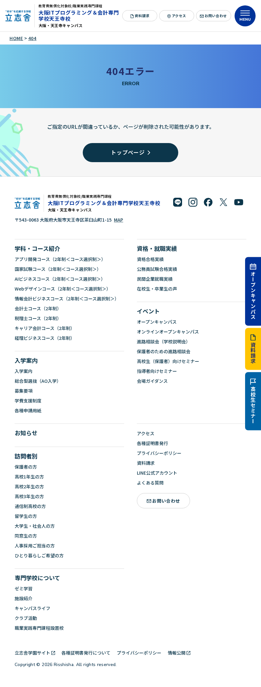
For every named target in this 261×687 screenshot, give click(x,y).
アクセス (179, 15)
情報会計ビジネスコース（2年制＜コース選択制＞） (67, 298)
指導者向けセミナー (157, 371)
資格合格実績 (150, 259)
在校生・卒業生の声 (157, 288)
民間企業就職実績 (155, 279)
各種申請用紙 (28, 410)
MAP (118, 219)
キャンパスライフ (32, 608)
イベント (148, 311)
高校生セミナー (253, 405)
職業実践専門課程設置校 (39, 628)
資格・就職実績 (157, 248)
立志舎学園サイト (32, 652)
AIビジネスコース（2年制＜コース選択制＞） (60, 279)
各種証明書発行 (152, 443)
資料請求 (253, 352)
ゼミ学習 (23, 588)
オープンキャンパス (253, 295)
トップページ (128, 152)
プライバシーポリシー (159, 453)
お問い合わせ (216, 15)
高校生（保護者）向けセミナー (168, 361)
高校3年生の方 (29, 496)
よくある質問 (150, 482)
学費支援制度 (28, 400)
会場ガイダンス (152, 381)
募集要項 (23, 391)
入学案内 (26, 360)
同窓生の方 (26, 535)
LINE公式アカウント (157, 473)
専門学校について (37, 578)
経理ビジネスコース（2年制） (45, 338)
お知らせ (26, 433)
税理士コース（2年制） (38, 318)
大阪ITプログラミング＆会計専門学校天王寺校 (79, 15)
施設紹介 (23, 598)
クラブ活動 (26, 618)
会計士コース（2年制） (38, 308)
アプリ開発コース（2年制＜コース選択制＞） (60, 259)
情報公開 (177, 652)
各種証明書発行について (85, 652)
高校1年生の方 (29, 476)
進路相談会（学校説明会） (163, 341)
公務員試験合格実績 (157, 269)
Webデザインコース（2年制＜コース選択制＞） (63, 288)
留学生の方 (26, 516)
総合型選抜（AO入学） (38, 381)
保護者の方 (26, 467)
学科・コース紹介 (37, 248)
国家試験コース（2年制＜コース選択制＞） (58, 269)
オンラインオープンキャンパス (168, 331)
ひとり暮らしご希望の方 (39, 555)
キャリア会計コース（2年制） (45, 328)
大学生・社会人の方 (35, 526)
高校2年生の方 (29, 486)
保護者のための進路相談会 (163, 351)
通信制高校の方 (30, 506)
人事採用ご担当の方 (35, 545)
